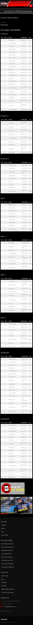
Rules (2, 579)
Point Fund (3, 585)
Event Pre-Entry (4, 575)
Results (3, 528)
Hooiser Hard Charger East (7, 563)
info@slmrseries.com (10, 606)
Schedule (3, 525)
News (2, 531)
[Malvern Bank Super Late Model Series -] (5, 4)
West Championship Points (7, 547)
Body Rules (3, 582)
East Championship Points (7, 543)
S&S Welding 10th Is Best (7, 550)
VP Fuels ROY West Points (7, 560)
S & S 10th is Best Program (7, 592)
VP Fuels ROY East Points (7, 557)
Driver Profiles (4, 535)
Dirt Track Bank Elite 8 (6, 553)
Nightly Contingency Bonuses (7, 589)
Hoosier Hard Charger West (7, 567)
